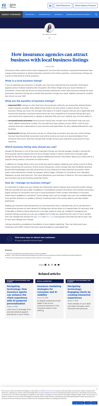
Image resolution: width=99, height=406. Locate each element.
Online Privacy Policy (47, 391)
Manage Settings (78, 403)
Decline (94, 403)
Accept (88, 403)
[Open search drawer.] (96, 14)
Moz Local (50, 217)
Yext (40, 217)
